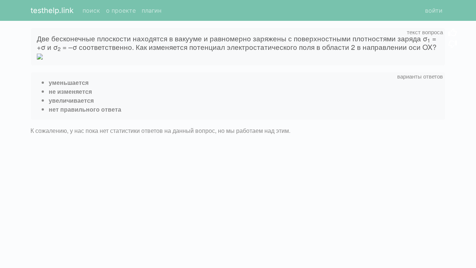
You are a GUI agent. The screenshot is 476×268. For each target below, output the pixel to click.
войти (434, 10)
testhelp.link (52, 10)
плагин (151, 10)
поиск (91, 10)
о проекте (121, 10)
